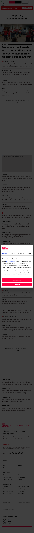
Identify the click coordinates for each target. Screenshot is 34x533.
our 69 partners (10, 261)
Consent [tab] (4, 253)
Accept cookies (17, 280)
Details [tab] (12, 253)
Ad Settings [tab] (21, 253)
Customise (17, 284)
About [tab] (29, 253)
